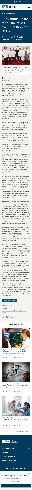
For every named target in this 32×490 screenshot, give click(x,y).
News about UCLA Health (13, 311)
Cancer (3, 311)
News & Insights (10, 13)
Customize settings (16, 481)
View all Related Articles (22, 431)
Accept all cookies (16, 485)
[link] (7, 317)
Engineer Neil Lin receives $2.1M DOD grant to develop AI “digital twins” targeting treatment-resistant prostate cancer (16, 351)
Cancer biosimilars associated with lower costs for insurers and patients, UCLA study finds (16, 419)
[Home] (2, 13)
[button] (17, 2)
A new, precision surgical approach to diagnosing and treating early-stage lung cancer (15, 385)
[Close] (30, 473)
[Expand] (29, 448)
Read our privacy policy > (16, 478)
